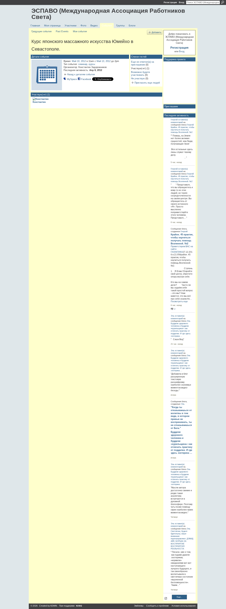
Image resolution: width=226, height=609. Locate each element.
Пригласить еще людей (147, 82)
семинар (82, 64)
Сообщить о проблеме (157, 606)
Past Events (62, 31)
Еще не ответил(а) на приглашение (142, 63)
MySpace (72, 79)
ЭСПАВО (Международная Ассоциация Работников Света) (108, 13)
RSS (166, 598)
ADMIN (53, 606)
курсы (92, 64)
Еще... (179, 597)
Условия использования (183, 606)
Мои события (80, 31)
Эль (172, 316)
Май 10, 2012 (79, 61)
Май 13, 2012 (104, 61)
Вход (181, 2)
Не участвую (138, 78)
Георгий (174, 120)
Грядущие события (41, 31)
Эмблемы (139, 606)
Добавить (156, 32)
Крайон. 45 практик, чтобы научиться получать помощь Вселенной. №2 (182, 129)
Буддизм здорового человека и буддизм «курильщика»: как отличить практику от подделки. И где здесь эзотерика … (181, 442)
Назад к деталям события (81, 74)
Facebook (86, 79)
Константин (39, 102)
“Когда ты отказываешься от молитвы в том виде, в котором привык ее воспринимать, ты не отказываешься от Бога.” (181, 417)
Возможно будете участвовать (140, 73)
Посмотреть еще (179, 301)
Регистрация (170, 2)
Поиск (222, 2)
